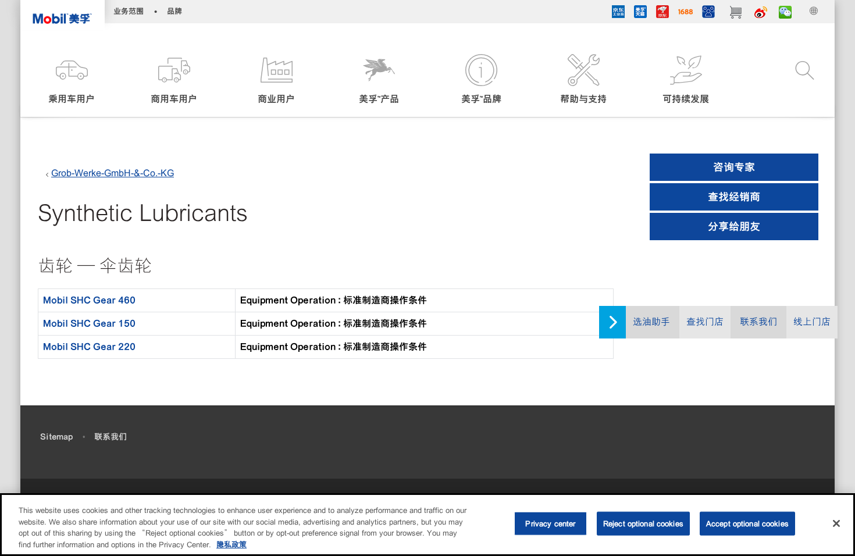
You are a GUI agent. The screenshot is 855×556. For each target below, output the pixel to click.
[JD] (662, 13)
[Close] (836, 523)
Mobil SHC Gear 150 (89, 323)
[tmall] (640, 13)
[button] (72, 80)
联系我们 (758, 321)
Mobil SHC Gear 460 (89, 300)
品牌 (174, 11)
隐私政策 (231, 544)
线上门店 (812, 321)
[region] (427, 524)
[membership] (708, 13)
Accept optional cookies (747, 523)
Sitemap (56, 436)
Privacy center (550, 523)
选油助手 (651, 321)
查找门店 (705, 321)
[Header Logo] (62, 15)
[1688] (685, 13)
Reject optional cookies (643, 523)
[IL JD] (618, 13)
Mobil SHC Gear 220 (89, 346)
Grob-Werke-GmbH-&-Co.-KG (112, 173)
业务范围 (128, 11)
